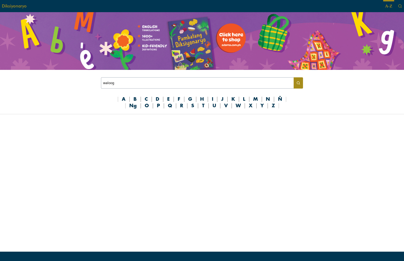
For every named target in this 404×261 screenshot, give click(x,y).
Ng (133, 105)
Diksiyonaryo (14, 6)
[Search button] (298, 83)
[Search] (400, 6)
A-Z (388, 6)
